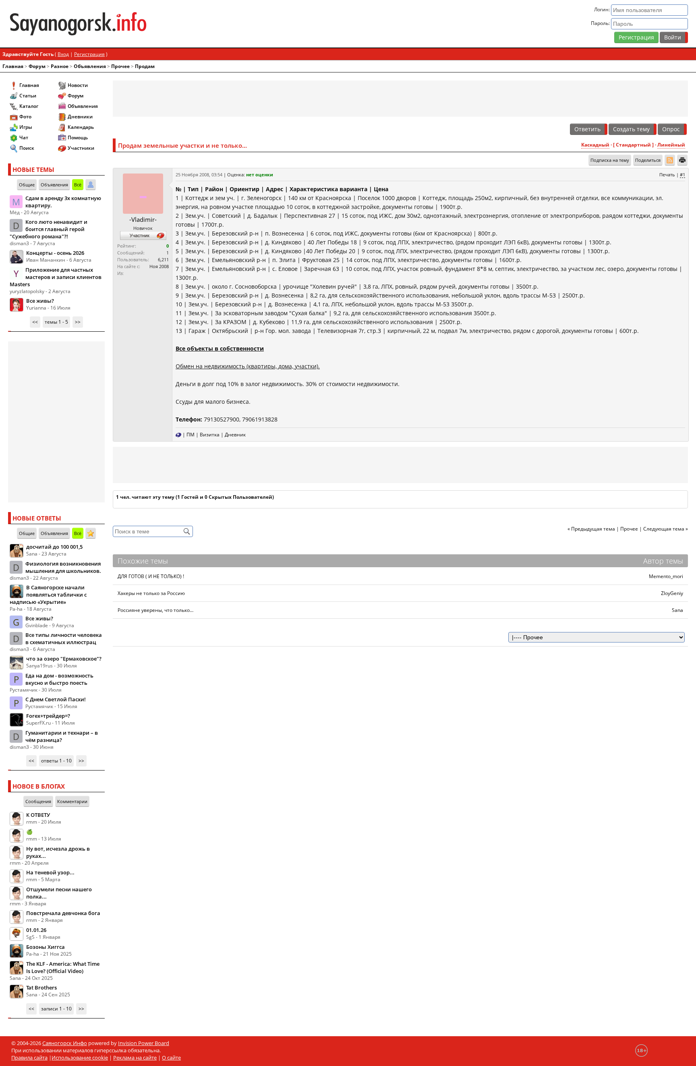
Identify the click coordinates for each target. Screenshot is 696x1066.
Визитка (210, 434)
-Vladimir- (143, 219)
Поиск (26, 148)
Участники (81, 148)
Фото (25, 116)
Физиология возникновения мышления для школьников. (63, 567)
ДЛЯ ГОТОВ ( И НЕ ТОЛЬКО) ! (151, 576)
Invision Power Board (143, 1043)
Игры (25, 127)
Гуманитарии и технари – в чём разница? (61, 736)
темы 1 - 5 (56, 321)
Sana (677, 610)
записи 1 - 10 (56, 1008)
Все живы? (40, 300)
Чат (23, 137)
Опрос (671, 129)
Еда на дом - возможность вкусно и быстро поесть (59, 679)
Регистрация (636, 37)
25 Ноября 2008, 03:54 (199, 174)
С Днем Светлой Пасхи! (55, 699)
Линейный (671, 144)
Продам (145, 66)
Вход (63, 54)
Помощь (78, 137)
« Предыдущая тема (591, 528)
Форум (37, 66)
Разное (59, 66)
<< (35, 321)
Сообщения (38, 801)
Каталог (28, 106)
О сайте (171, 1057)
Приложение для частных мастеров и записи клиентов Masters (56, 277)
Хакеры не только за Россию (151, 593)
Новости (78, 85)
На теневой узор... (50, 872)
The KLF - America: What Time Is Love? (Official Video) (62, 967)
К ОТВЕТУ (38, 814)
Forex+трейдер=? (48, 715)
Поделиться (648, 160)
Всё (77, 185)
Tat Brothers (41, 987)
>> (78, 321)
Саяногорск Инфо (64, 1043)
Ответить (587, 129)
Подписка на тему (609, 160)
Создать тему (631, 129)
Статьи (27, 95)
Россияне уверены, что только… (155, 610)
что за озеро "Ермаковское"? (64, 658)
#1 (682, 174)
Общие (27, 185)
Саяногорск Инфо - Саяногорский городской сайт (120, 23)
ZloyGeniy (672, 593)
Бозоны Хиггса (45, 946)
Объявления (90, 66)
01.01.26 (36, 930)
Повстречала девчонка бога (63, 913)
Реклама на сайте (135, 1057)
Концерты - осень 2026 (55, 252)
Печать (667, 174)
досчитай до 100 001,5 (54, 546)
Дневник (235, 434)
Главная (12, 66)
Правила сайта (29, 1057)
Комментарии (72, 801)
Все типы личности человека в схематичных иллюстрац (63, 638)
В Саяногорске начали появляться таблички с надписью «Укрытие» (48, 594)
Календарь (81, 127)
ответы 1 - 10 (56, 760)
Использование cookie (80, 1057)
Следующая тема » (665, 528)
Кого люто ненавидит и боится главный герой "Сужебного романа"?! (48, 229)
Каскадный (595, 144)
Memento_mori (666, 576)
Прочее (120, 66)
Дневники (80, 116)
